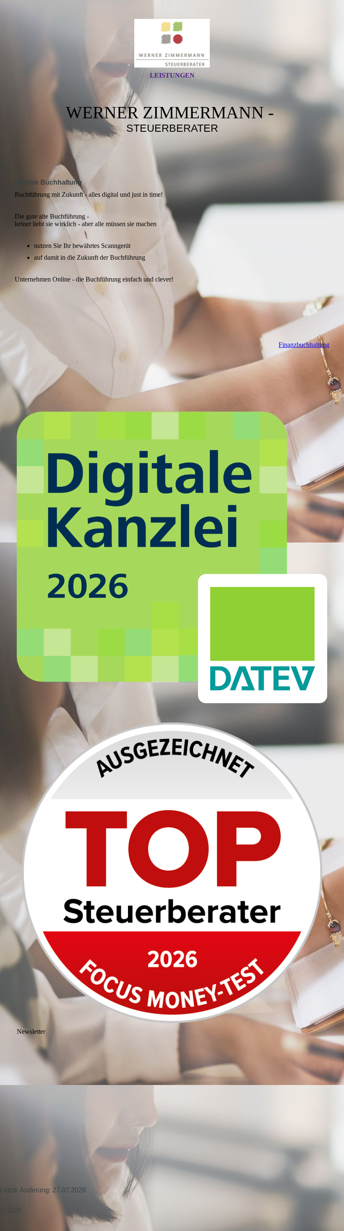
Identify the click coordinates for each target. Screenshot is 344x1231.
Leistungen (172, 75)
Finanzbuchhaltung (304, 344)
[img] (172, 43)
